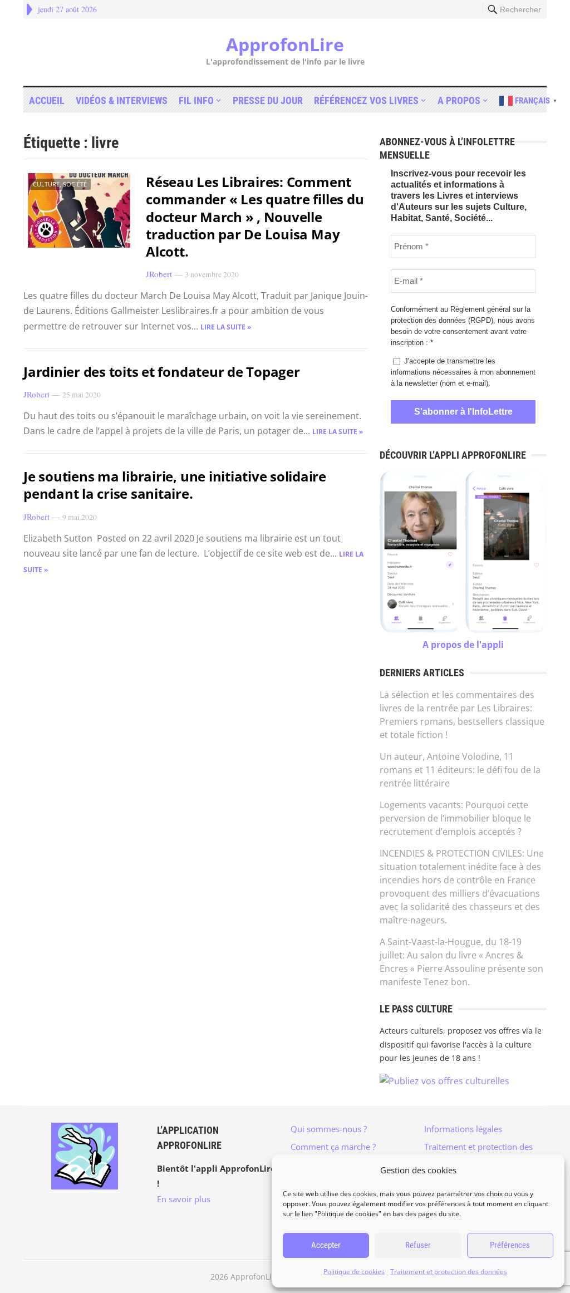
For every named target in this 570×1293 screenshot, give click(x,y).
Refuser (418, 1245)
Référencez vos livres (366, 100)
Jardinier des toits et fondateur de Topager (161, 371)
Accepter (326, 1245)
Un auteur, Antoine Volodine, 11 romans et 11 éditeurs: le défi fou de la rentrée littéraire (460, 769)
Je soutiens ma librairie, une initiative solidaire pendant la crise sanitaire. (174, 485)
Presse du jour (268, 100)
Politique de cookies (354, 1271)
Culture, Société (60, 184)
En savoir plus (183, 1198)
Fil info (196, 100)
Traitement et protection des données (448, 1271)
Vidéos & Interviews (122, 100)
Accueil (47, 100)
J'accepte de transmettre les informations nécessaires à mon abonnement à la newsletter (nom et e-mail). (463, 372)
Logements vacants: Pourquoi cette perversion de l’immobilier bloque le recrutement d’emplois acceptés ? (455, 818)
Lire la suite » (225, 327)
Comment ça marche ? (333, 1146)
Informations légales (463, 1128)
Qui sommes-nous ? (329, 1128)
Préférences (510, 1245)
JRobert (159, 273)
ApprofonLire (285, 44)
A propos (459, 100)
